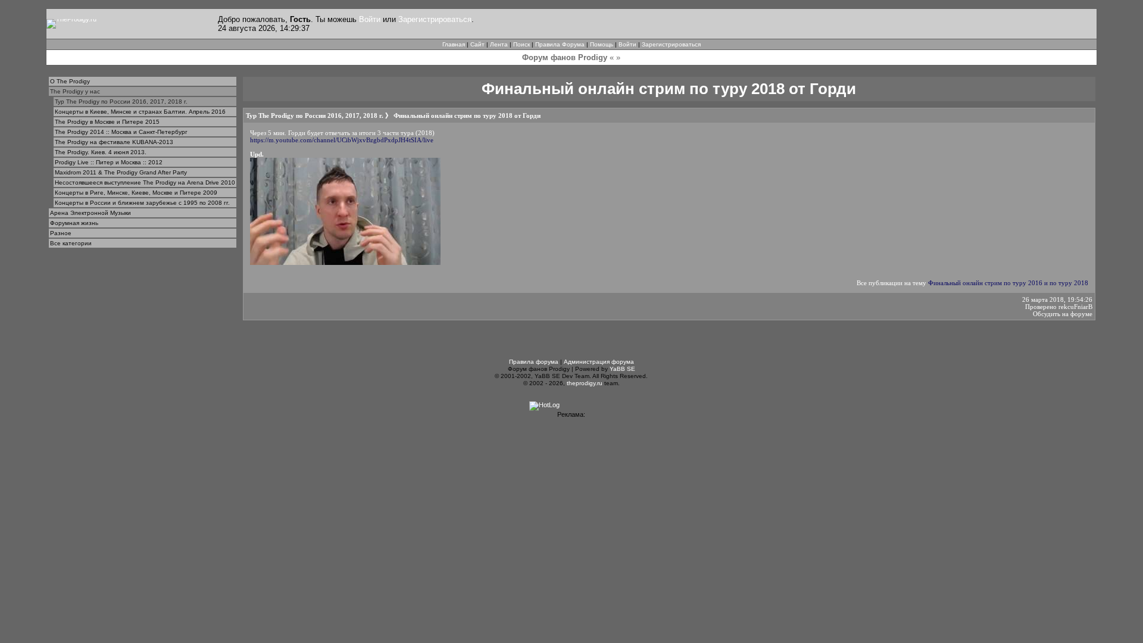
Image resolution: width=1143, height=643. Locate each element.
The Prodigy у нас (75, 91)
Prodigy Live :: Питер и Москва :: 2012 (109, 162)
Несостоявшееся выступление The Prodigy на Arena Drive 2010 (145, 182)
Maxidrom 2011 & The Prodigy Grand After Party (121, 172)
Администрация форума (599, 361)
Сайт (477, 44)
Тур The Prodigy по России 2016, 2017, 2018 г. (121, 101)
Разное (60, 233)
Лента (499, 44)
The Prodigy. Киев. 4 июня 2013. (100, 152)
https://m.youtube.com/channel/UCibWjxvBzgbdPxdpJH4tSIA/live (341, 139)
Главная (453, 44)
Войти (369, 19)
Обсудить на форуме (1062, 313)
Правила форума (533, 361)
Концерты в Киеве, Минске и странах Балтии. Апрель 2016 (140, 111)
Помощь (601, 44)
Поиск (521, 44)
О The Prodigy (70, 81)
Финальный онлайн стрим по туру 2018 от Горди (467, 115)
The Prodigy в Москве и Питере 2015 (107, 121)
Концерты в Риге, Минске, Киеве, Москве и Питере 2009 (136, 192)
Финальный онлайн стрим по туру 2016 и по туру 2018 (1008, 282)
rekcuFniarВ (1075, 306)
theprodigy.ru (584, 383)
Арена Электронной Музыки (90, 213)
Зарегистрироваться (434, 19)
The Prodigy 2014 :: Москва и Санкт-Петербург (121, 132)
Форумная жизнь (74, 223)
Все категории (71, 243)
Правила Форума (560, 44)
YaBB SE (622, 369)
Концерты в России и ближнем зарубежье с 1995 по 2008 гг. (142, 202)
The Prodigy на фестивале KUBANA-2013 (114, 142)
